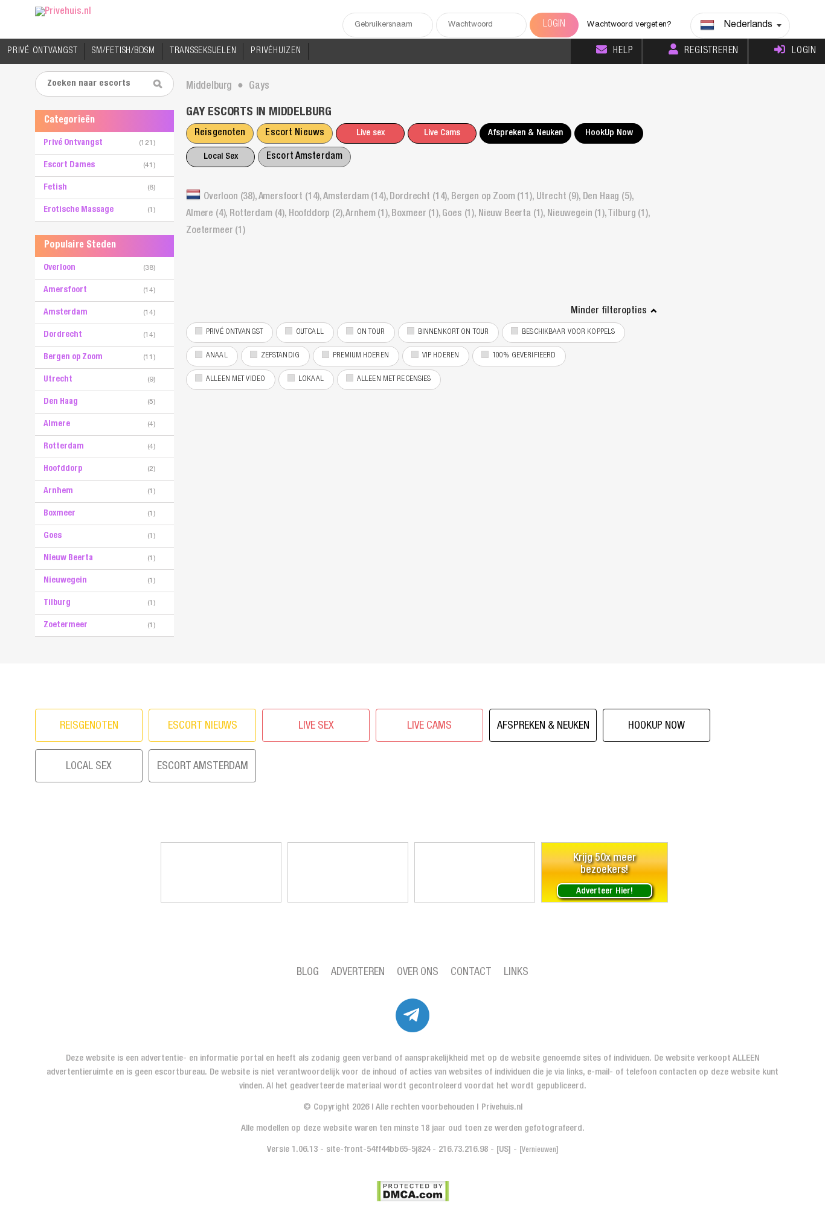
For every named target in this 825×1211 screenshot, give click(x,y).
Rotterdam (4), (259, 214)
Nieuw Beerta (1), (512, 214)
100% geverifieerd (524, 356)
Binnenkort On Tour (453, 332)
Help (622, 51)
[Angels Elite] (221, 872)
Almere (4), (208, 214)
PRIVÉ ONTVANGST (42, 51)
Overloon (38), (231, 197)
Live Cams (442, 133)
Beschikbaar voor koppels (568, 332)
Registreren (711, 51)
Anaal (217, 356)
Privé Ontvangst (234, 332)
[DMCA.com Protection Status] (412, 1191)
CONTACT (471, 972)
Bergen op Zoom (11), (493, 197)
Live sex (370, 133)
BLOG (308, 972)
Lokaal (311, 379)
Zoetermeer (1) (215, 231)
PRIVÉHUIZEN (276, 51)
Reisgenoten (219, 133)
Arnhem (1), (368, 214)
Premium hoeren (361, 356)
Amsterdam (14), (356, 197)
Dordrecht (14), (420, 197)
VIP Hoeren (440, 356)
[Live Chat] (474, 872)
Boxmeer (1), (416, 214)
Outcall (310, 332)
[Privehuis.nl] (63, 12)
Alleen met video (235, 379)
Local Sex (221, 156)
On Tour (371, 332)
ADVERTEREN (358, 972)
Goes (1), (460, 214)
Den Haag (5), (608, 197)
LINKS (516, 972)
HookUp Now (609, 133)
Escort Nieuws (294, 133)
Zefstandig (280, 356)
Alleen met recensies (394, 379)
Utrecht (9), (559, 197)
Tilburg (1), (628, 214)
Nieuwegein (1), (577, 214)
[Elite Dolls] (347, 872)
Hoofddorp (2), (317, 214)
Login (804, 51)
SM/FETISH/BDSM (123, 51)
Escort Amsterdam (304, 157)
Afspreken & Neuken (525, 133)
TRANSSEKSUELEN (203, 51)
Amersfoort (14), (290, 197)
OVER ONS (417, 972)
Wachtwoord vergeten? (629, 25)
